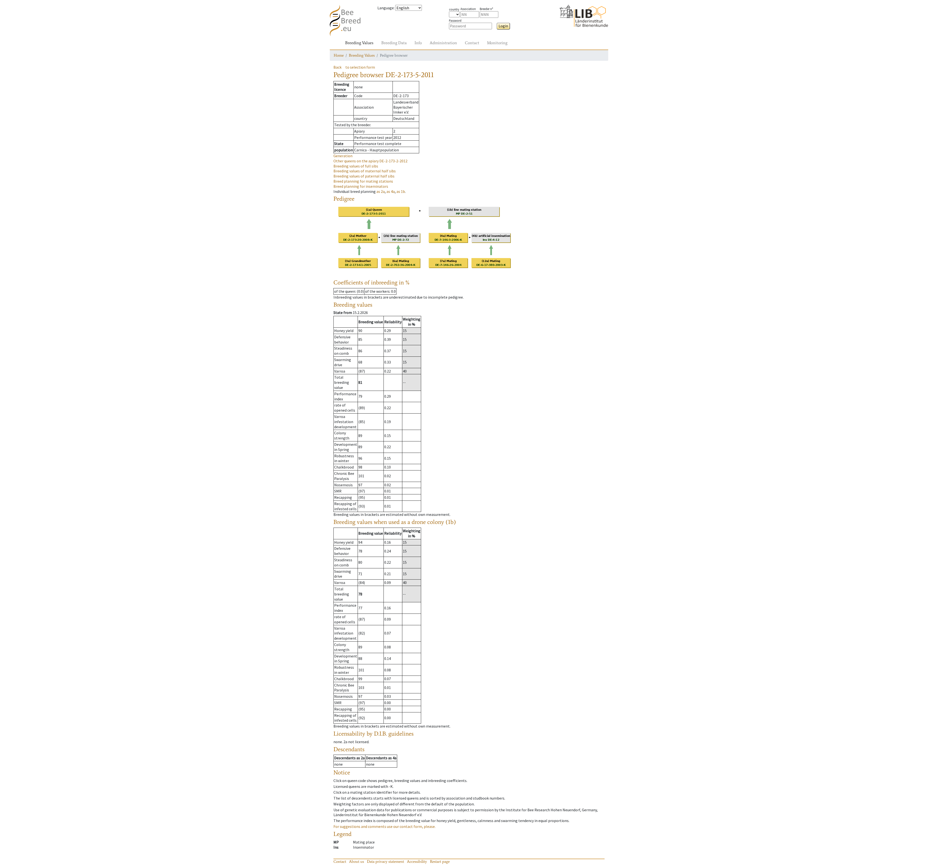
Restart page (440, 861)
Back (337, 67)
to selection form (360, 67)
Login (503, 25)
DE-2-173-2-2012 (370, 160)
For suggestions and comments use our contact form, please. (384, 826)
